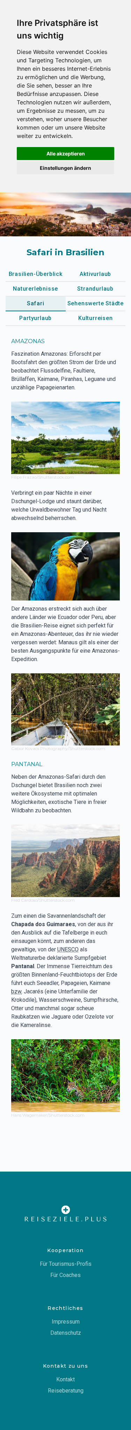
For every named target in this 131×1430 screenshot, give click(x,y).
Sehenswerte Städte (95, 303)
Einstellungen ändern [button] (65, 168)
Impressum (66, 1321)
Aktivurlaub (95, 274)
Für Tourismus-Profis (66, 1264)
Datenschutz (65, 1333)
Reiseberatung (65, 1390)
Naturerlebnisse (35, 288)
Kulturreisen (95, 318)
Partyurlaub (35, 318)
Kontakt (65, 1379)
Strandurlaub (95, 288)
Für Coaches (65, 1275)
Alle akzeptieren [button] (65, 154)
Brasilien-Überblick (36, 274)
